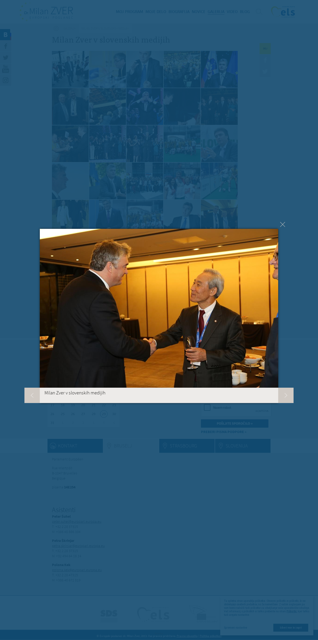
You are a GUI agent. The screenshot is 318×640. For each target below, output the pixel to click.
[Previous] (32, 395)
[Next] (286, 395)
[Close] (282, 224)
